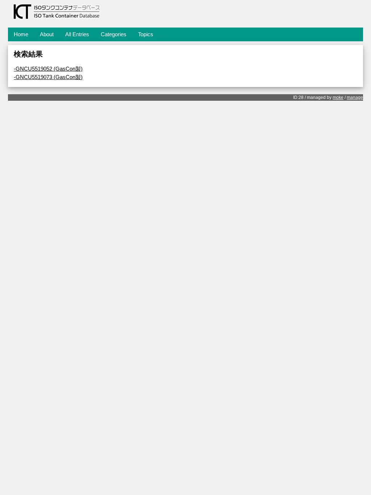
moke (338, 97)
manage (355, 97)
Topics (145, 34)
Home (21, 34)
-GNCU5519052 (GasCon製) (48, 69)
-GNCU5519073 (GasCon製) (48, 77)
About (47, 34)
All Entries (77, 34)
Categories (113, 34)
